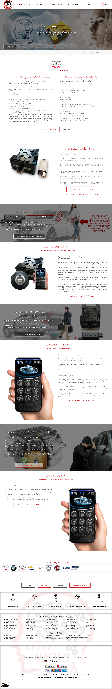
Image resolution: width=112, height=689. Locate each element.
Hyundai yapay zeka (31, 624)
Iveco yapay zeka (30, 627)
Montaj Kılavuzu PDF (11, 635)
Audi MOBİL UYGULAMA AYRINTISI (29, 505)
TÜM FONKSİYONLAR (49, 129)
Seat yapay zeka (70, 625)
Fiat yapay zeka (10, 630)
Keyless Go (49, 637)
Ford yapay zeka (30, 619)
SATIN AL (10, 47)
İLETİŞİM (88, 4)
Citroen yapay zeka (51, 622)
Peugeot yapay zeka (71, 621)
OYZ (87, 637)
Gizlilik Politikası (58, 677)
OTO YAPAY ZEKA (26, 4)
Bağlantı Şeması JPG (11, 637)
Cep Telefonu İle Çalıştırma (73, 635)
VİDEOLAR (66, 129)
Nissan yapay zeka (51, 630)
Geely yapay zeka (30, 621)
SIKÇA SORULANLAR (72, 4)
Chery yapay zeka (10, 624)
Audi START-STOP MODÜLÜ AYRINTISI (82, 296)
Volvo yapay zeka (90, 625)
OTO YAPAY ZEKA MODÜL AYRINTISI (82, 189)
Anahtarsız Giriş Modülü (52, 635)
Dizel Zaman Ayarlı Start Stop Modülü (76, 637)
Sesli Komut (69, 638)
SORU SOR (28, 585)
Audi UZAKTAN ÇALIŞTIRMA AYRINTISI (83, 400)
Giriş (105, 4)
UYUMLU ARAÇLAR (57, 4)
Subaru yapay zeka (71, 630)
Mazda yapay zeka (51, 624)
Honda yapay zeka (31, 622)
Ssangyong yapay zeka (72, 628)
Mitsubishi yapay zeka (52, 628)
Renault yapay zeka (71, 622)
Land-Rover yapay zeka (52, 621)
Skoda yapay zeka (71, 627)
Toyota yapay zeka (91, 622)
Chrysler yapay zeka (11, 627)
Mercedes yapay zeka (51, 625)
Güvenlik (88, 635)
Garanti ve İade (39, 677)
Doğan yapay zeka (91, 627)
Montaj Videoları (10, 638)
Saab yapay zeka (70, 624)
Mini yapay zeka (50, 627)
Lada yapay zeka (50, 619)
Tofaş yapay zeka (90, 621)
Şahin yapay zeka (90, 628)
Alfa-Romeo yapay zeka (12, 619)
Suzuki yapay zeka (91, 619)
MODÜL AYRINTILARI (80, 585)
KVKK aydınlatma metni (70, 677)
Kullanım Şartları (48, 677)
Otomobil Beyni (30, 637)
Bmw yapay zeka (10, 622)
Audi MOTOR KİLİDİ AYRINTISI (29, 465)
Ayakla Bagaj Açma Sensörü (53, 638)
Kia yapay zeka (30, 630)
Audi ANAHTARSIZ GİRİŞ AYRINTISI (29, 236)
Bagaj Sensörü (29, 638)
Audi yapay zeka (10, 621)
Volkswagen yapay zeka (92, 624)
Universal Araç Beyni (31, 635)
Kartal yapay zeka (91, 630)
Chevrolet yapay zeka (11, 625)
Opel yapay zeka (70, 619)
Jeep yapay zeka (30, 628)
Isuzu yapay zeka (30, 625)
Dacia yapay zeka (10, 628)
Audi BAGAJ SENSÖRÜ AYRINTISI (29, 334)
